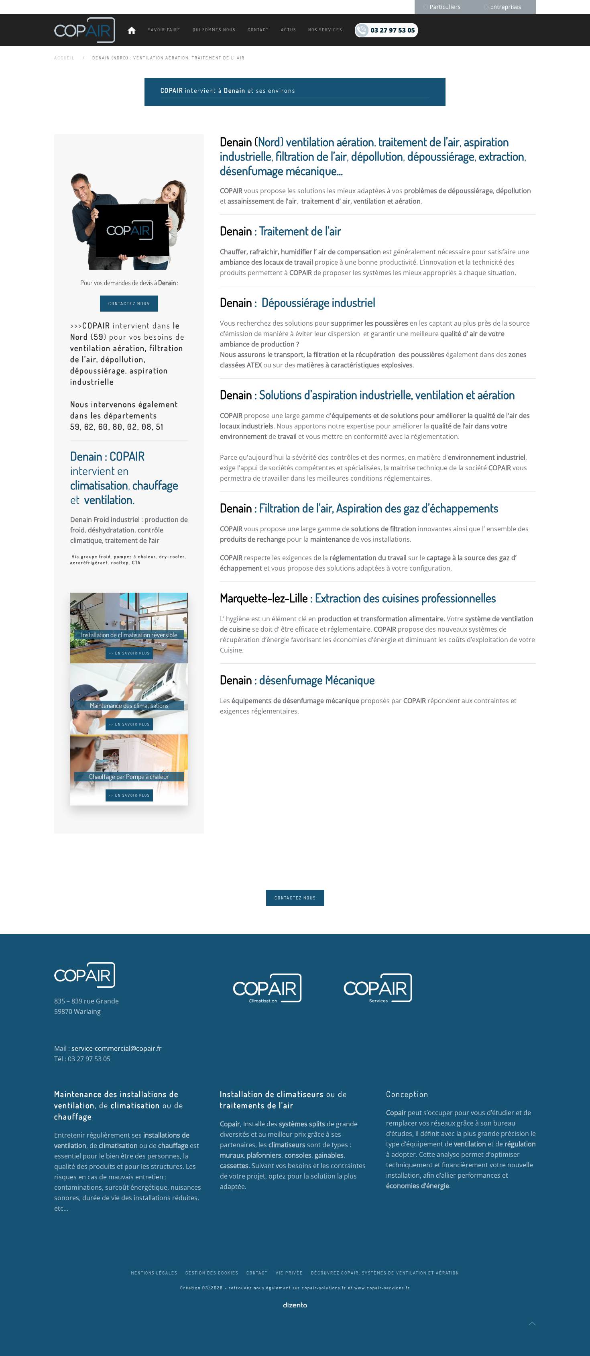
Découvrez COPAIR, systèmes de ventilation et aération (385, 1273)
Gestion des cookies (211, 1273)
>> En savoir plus (129, 653)
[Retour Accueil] (84, 30)
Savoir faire (164, 30)
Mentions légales (154, 1273)
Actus (288, 30)
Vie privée (289, 1273)
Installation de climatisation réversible (129, 634)
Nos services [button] (325, 30)
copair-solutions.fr (324, 1288)
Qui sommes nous (214, 30)
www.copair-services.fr (382, 1288)
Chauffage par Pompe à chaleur (129, 776)
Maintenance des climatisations (129, 705)
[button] (532, 1323)
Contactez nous (129, 303)
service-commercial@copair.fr (116, 1048)
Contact (258, 30)
